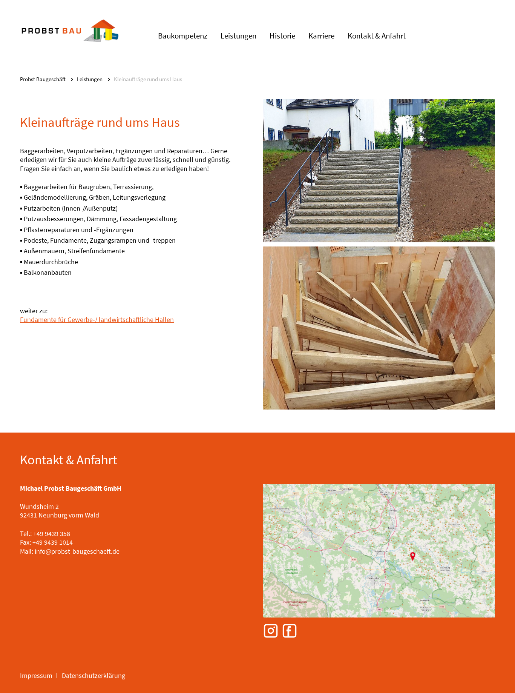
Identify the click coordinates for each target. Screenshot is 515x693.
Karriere (321, 36)
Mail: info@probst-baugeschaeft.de (70, 551)
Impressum (36, 675)
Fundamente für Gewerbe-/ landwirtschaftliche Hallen (97, 319)
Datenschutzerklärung (93, 675)
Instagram (270, 631)
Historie (282, 36)
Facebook (289, 631)
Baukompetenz (182, 36)
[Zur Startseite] (70, 39)
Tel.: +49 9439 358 (45, 533)
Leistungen (238, 36)
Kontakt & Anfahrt (377, 36)
